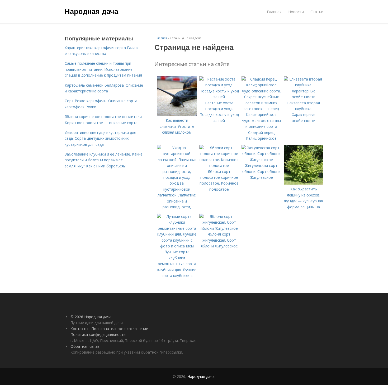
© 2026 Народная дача (90, 316)
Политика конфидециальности (98, 334)
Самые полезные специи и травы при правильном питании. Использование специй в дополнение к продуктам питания (103, 69)
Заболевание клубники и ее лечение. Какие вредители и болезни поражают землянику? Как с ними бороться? (104, 160)
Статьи (316, 11)
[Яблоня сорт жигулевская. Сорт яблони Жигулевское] (219, 228)
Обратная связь (85, 346)
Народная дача (91, 11)
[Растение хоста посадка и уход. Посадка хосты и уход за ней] (219, 96)
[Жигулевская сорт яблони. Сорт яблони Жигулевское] (261, 159)
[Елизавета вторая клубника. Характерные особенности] (303, 96)
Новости (296, 11)
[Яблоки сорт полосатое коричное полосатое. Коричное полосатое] (219, 165)
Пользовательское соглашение (119, 328)
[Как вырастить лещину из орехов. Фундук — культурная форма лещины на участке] (303, 183)
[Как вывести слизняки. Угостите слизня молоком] (177, 114)
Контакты (79, 328)
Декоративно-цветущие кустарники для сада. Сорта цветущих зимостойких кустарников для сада (100, 138)
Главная (274, 11)
